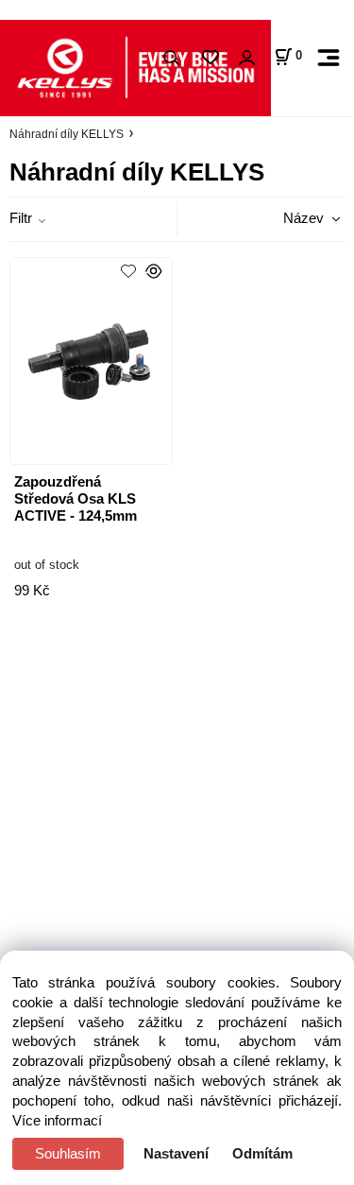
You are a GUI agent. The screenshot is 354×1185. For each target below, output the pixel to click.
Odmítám (262, 1153)
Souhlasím (68, 1153)
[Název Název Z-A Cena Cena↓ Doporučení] (291, 218)
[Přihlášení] (246, 58)
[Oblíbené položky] (210, 58)
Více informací (57, 1120)
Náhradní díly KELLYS (66, 134)
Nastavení (176, 1153)
